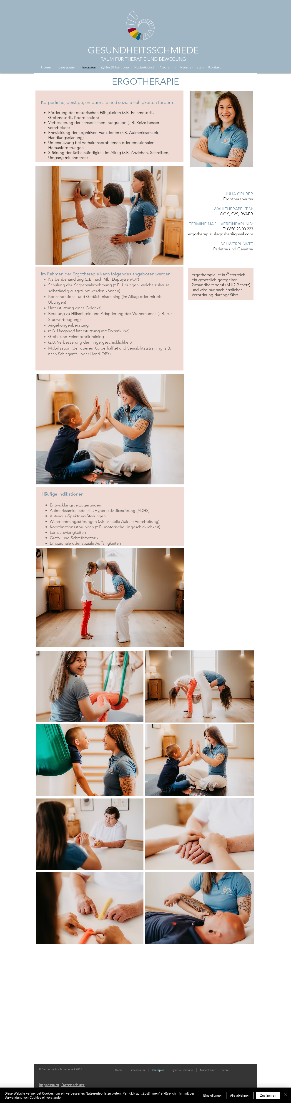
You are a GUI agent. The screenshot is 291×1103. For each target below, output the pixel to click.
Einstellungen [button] (213, 1095)
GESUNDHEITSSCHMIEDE (143, 50)
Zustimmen (268, 1095)
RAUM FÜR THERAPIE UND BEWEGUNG (143, 59)
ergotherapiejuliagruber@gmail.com (220, 234)
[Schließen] (285, 1095)
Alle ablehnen (240, 1095)
